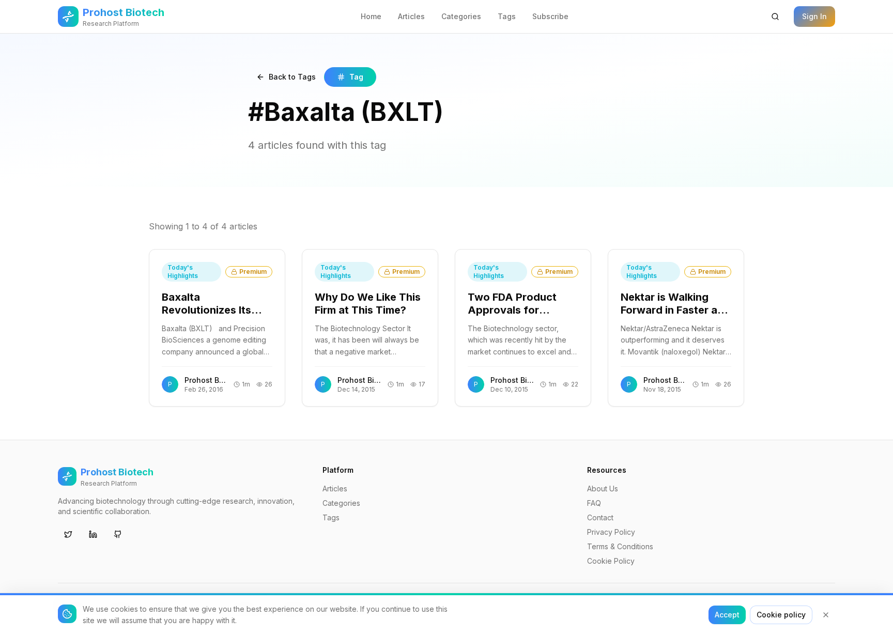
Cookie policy (781, 614)
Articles (411, 16)
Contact (600, 517)
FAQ (594, 503)
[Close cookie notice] (826, 615)
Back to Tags (292, 76)
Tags (507, 16)
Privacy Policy (611, 532)
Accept (727, 614)
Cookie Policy (611, 560)
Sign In (814, 16)
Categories (461, 16)
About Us (602, 488)
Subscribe (550, 16)
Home (371, 16)
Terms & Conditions (620, 546)
